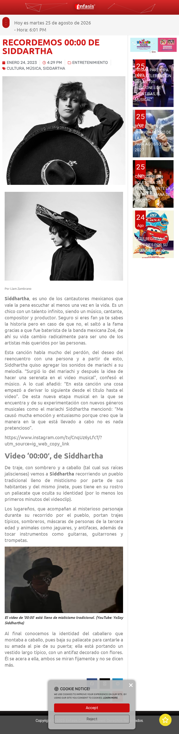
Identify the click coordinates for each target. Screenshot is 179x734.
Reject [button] (91, 719)
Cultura (15, 68)
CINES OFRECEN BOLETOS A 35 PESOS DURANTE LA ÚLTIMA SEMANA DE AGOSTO (152, 188)
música (33, 68)
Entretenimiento (90, 62)
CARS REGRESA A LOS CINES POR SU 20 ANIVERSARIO (151, 244)
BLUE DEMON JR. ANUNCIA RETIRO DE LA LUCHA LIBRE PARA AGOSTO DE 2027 (153, 138)
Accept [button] (92, 708)
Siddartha (54, 68)
